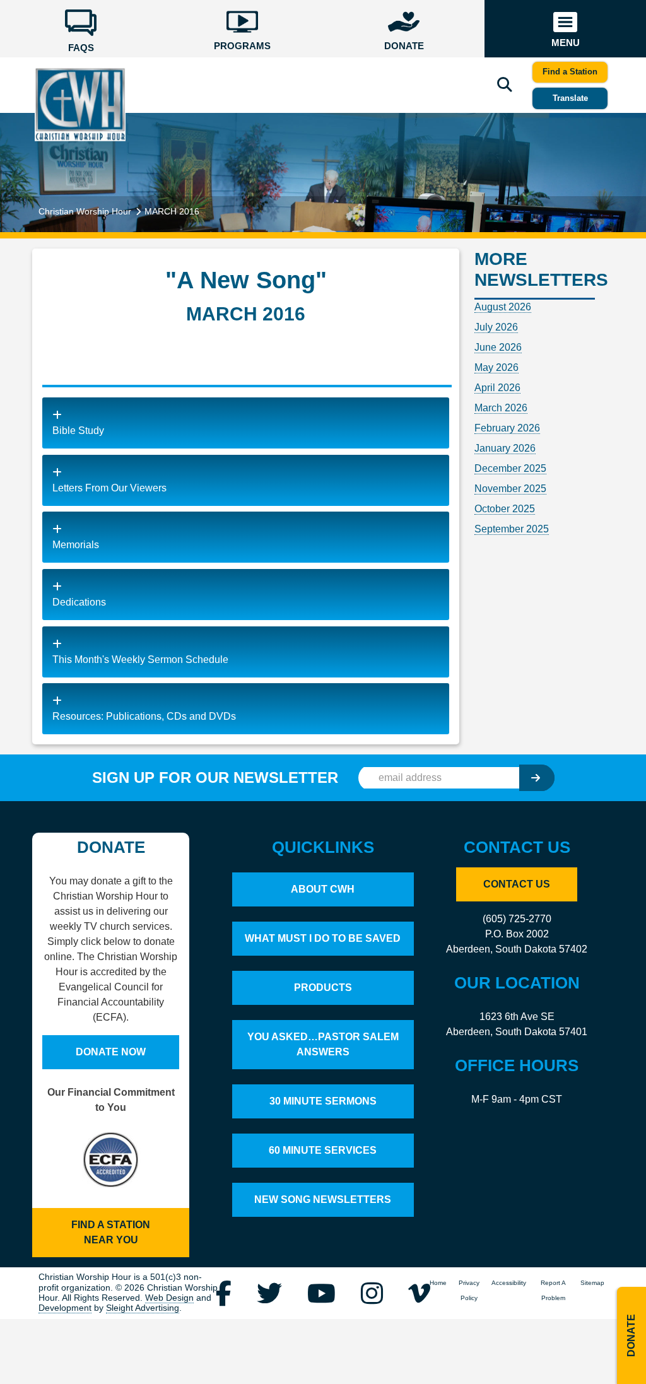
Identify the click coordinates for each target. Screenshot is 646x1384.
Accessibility (508, 1282)
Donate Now (111, 1052)
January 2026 (505, 448)
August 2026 (502, 307)
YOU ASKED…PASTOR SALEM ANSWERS (323, 1044)
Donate (631, 1335)
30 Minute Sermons (323, 1101)
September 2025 (511, 529)
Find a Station (570, 71)
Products (323, 987)
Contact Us (516, 884)
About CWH (323, 889)
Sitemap (592, 1282)
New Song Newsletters (322, 1199)
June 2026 (498, 347)
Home (438, 1282)
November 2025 (510, 488)
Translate (570, 98)
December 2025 (510, 468)
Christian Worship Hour (84, 211)
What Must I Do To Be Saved (323, 938)
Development (64, 1308)
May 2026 (496, 367)
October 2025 (504, 508)
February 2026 (507, 428)
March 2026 (500, 407)
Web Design (169, 1298)
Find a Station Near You (110, 1232)
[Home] (80, 103)
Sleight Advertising (142, 1308)
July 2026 (496, 327)
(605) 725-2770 (517, 918)
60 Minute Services (323, 1150)
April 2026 (497, 387)
